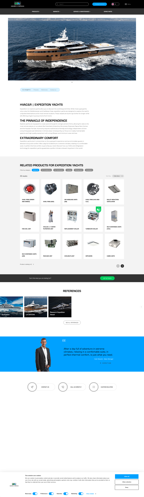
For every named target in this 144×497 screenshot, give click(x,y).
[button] (115, 4)
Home (20, 67)
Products (36, 90)
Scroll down (72, 82)
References (44, 90)
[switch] (51, 493)
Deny (126, 487)
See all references (72, 322)
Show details (90, 493)
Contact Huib (106, 363)
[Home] (31, 4)
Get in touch (107, 278)
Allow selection (126, 482)
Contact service (99, 4)
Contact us (53, 90)
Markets (26, 67)
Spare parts (108, 11)
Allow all (126, 476)
